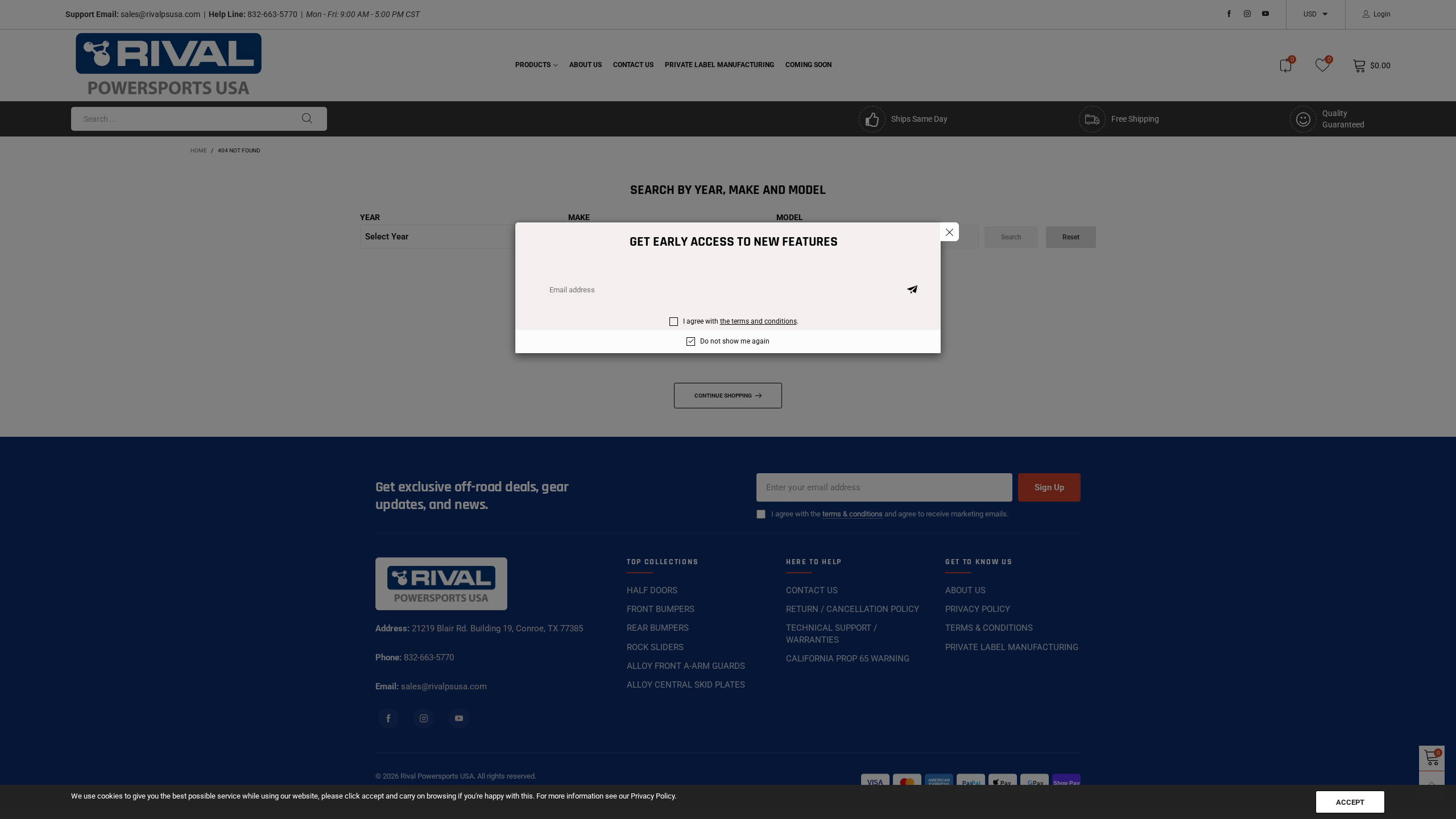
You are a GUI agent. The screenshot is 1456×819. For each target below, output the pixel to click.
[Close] (949, 231)
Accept (1350, 802)
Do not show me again (735, 341)
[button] (912, 290)
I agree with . (741, 321)
